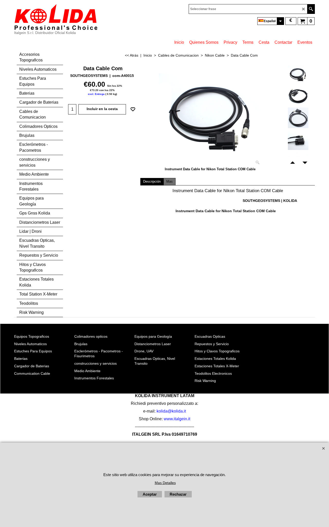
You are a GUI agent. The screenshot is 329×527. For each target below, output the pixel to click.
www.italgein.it (177, 419)
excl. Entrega (96, 94)
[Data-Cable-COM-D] (298, 139)
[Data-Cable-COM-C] (298, 118)
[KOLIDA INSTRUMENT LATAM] (55, 17)
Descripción (152, 181)
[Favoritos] (133, 109)
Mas (169, 181)
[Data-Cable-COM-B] (298, 96)
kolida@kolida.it (171, 411)
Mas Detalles (165, 483)
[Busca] (311, 9)
